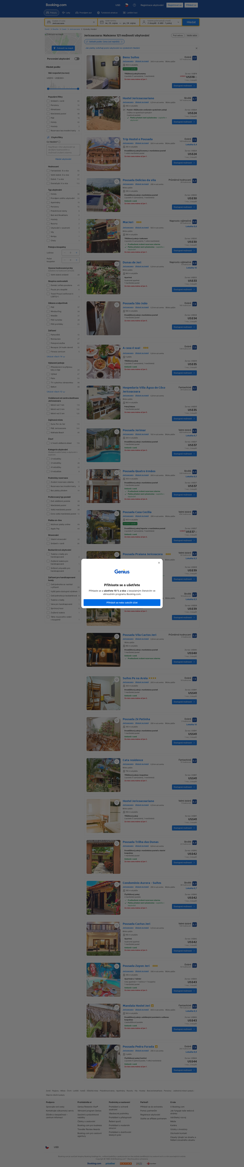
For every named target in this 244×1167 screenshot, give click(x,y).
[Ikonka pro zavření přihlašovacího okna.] (159, 562)
